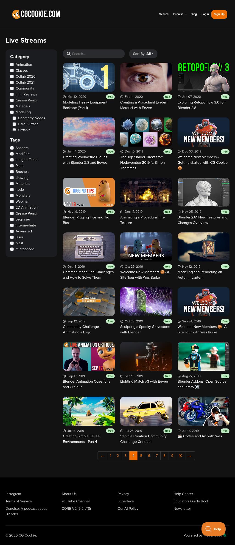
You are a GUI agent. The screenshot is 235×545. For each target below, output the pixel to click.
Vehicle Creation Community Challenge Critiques (145, 436)
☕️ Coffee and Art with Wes (203, 434)
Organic (24, 130)
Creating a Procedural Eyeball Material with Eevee (145, 102)
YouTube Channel (76, 501)
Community (25, 88)
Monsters (23, 195)
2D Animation (27, 207)
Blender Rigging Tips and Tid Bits (88, 217)
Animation (24, 64)
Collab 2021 (25, 82)
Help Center (183, 494)
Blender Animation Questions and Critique (88, 381)
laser (19, 237)
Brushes (22, 171)
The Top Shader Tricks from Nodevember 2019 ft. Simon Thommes (145, 160)
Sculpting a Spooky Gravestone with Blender (145, 327)
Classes (22, 70)
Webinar (22, 201)
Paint (20, 166)
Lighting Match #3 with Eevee (145, 379)
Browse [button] (178, 14)
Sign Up (219, 14)
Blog (194, 14)
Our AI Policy (128, 508)
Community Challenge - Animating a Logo (88, 327)
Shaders (22, 148)
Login (205, 14)
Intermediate (26, 225)
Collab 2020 (26, 76)
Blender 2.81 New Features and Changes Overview (203, 217)
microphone (25, 249)
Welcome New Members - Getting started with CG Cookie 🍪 (203, 160)
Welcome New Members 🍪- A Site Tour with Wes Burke (145, 272)
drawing (22, 177)
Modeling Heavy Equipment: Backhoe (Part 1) (88, 102)
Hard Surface (28, 124)
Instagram (13, 494)
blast (19, 243)
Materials (23, 106)
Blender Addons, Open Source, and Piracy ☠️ (203, 381)
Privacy (123, 494)
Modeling (23, 112)
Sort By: (142, 54)
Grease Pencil (27, 100)
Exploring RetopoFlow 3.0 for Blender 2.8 (203, 102)
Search (164, 14)
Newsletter (182, 508)
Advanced (24, 231)
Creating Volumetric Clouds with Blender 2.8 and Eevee (88, 157)
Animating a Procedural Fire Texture (145, 217)
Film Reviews (26, 94)
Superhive (126, 501)
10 (180, 455)
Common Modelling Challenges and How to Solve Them (88, 272)
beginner (23, 219)
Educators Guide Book (191, 501)
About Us (69, 494)
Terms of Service (19, 501)
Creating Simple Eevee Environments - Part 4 (88, 436)
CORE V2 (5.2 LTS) (76, 508)
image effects (26, 160)
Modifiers (23, 154)
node (20, 189)
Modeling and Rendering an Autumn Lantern (203, 272)
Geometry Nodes (31, 118)
